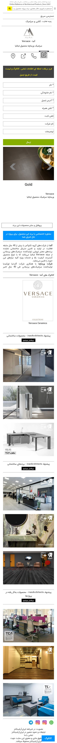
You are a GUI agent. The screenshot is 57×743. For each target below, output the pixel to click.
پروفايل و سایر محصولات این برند (27, 225)
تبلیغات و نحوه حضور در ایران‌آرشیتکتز (28, 732)
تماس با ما (28, 735)
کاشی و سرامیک (33, 21)
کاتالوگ (48, 738)
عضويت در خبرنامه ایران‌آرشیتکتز (28, 729)
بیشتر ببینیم (28, 340)
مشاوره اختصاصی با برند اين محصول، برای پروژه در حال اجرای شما (28, 235)
